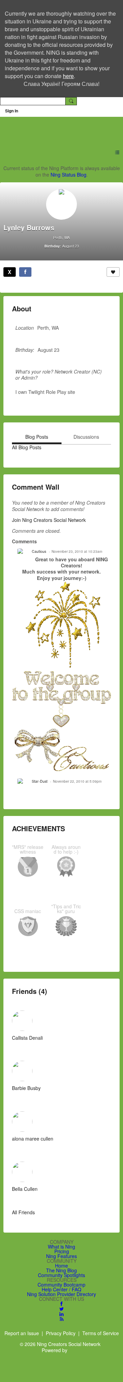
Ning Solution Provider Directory (61, 1294)
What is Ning (61, 1246)
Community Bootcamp (61, 1284)
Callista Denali (27, 1037)
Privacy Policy (61, 1333)
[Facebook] (25, 272)
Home (61, 1265)
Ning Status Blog (68, 174)
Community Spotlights (61, 1275)
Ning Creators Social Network (58, 129)
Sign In (11, 111)
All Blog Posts (26, 447)
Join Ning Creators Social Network (49, 519)
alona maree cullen (32, 1138)
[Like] (113, 272)
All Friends (23, 1212)
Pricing (61, 1251)
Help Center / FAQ (61, 1289)
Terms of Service (100, 1333)
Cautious (39, 551)
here (68, 76)
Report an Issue (21, 1333)
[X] (9, 272)
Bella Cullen (25, 1188)
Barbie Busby (26, 1088)
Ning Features (61, 1256)
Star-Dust (39, 781)
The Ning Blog (61, 1270)
